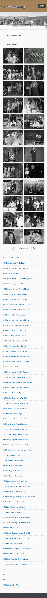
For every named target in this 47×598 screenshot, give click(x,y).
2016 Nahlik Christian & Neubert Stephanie (17, 278)
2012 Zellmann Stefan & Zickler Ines (15, 299)
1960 (4, 574)
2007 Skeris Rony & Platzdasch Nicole (16, 325)
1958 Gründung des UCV (11, 585)
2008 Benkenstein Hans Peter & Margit (16, 320)
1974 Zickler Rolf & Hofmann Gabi (14, 502)
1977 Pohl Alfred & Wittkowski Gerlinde (16, 486)
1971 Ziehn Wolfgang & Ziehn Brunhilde (16, 517)
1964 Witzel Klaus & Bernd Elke (14, 554)
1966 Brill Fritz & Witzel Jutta (13, 543)
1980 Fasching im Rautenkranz (13, 465)
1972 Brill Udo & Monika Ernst (13, 512)
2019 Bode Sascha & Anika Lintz (14, 263)
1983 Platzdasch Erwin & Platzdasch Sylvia (17, 450)
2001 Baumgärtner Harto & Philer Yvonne (17, 356)
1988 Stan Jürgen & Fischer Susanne (15, 424)
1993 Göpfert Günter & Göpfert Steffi (15, 398)
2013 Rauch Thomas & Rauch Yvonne (15, 294)
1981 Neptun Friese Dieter (13, 460)
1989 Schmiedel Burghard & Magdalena (16, 419)
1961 (4, 569)
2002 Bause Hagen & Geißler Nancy (15, 351)
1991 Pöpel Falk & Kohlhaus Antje (14, 408)
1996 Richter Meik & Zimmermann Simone (17, 382)
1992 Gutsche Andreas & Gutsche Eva (15, 403)
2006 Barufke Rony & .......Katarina (14, 330)
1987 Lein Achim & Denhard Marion (15, 429)
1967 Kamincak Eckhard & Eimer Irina (16, 538)
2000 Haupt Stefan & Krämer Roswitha (16, 361)
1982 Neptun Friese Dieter (11, 455)
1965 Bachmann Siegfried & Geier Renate (17, 548)
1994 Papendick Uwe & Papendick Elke (16, 393)
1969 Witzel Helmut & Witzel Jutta (15, 528)
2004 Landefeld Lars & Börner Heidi (15, 341)
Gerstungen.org (13, 6)
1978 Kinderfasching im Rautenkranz (15, 481)
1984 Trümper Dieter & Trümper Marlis (16, 445)
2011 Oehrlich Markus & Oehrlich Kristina (17, 304)
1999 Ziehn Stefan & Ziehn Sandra (14, 367)
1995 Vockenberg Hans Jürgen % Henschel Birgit (19, 496)
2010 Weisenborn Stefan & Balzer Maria (16, 309)
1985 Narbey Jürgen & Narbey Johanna (15, 439)
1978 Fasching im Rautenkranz (13, 476)
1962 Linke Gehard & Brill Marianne (15, 564)
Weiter (33, 248)
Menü (42, 6)
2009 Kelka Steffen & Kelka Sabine (15, 315)
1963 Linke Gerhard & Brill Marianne (15, 559)
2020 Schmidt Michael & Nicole (13, 258)
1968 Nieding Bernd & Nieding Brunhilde (16, 533)
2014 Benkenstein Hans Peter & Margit (16, 289)
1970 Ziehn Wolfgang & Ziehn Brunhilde (16, 522)
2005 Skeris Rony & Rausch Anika (14, 335)
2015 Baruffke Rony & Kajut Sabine (15, 284)
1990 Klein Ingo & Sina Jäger (12, 413)
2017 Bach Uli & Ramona (11, 273)
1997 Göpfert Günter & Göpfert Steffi (15, 377)
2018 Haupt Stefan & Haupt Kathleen (15, 268)
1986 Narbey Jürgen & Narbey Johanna (15, 434)
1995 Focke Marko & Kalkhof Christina (16, 387)
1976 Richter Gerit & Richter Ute (14, 491)
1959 (4, 580)
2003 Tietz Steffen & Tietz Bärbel (14, 346)
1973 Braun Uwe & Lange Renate (14, 507)
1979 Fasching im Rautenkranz (13, 470)
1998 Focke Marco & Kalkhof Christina (16, 372)
